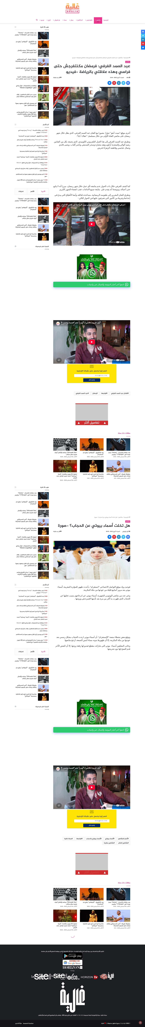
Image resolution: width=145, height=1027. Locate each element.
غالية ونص (89, 20)
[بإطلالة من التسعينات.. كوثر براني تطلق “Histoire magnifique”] (43, 88)
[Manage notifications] (140, 1022)
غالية (102, 1023)
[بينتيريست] (114, 83)
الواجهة (103, 393)
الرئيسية (105, 20)
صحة (65, 20)
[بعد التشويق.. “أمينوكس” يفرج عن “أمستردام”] (92, 444)
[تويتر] (123, 83)
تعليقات (21, 191)
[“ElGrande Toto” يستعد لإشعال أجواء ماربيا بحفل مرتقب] (65, 444)
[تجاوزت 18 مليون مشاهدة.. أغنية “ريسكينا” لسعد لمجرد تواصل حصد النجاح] (65, 466)
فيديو (42, 20)
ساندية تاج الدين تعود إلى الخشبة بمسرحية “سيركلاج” (93, 475)
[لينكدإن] (119, 83)
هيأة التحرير (18, 1023)
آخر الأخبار (80, 20)
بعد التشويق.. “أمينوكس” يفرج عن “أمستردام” (93, 453)
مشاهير (98, 20)
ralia (127, 78)
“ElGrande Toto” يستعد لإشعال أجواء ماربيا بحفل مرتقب (66, 453)
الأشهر (32, 191)
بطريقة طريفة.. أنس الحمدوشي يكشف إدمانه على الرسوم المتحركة (118, 475)
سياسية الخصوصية (28, 1023)
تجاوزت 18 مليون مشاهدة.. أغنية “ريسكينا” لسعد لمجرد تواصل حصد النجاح (66, 476)
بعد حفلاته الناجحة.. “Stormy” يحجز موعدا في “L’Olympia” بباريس (119, 453)
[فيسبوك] (128, 83)
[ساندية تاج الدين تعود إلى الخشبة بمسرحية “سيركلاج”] (92, 466)
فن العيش (57, 20)
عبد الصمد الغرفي (82, 393)
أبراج (49, 20)
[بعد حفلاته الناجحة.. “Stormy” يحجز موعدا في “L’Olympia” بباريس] (118, 444)
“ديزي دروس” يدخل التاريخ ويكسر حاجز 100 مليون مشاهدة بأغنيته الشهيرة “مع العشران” (26, 114)
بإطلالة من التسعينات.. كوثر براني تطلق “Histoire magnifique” (26, 87)
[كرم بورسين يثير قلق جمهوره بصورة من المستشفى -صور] (43, 106)
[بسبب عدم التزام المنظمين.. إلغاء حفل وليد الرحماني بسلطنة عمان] (43, 97)
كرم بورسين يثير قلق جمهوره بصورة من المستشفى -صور (25, 104)
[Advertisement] (92, 40)
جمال (72, 20)
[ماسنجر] (109, 83)
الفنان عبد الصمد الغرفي (119, 393)
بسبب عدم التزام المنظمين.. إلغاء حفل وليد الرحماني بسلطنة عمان (26, 95)
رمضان (94, 393)
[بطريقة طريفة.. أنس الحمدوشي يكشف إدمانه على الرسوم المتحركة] (118, 466)
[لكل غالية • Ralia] (72, 8)
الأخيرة (43, 191)
